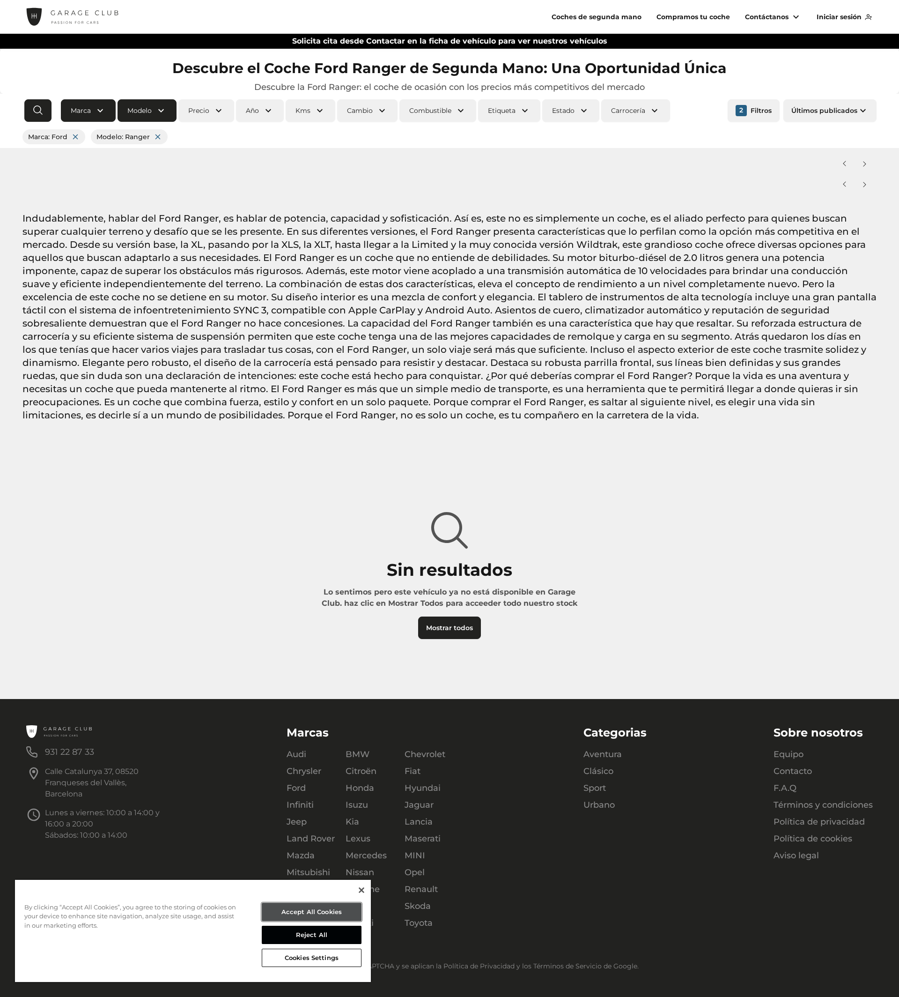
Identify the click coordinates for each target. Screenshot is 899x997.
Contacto (793, 771)
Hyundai (423, 788)
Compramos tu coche (693, 17)
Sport (594, 788)
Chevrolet (425, 754)
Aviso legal (796, 855)
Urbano (599, 805)
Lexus (358, 838)
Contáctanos (766, 17)
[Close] (361, 890)
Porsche (363, 889)
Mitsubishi (308, 872)
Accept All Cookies (311, 911)
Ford (296, 788)
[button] (88, 110)
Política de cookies (813, 838)
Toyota (419, 923)
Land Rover (311, 838)
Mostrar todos (449, 628)
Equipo (788, 754)
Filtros (755, 110)
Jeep (297, 822)
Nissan (360, 872)
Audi (296, 754)
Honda (360, 788)
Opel (415, 872)
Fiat (412, 771)
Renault (421, 889)
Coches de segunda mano (596, 17)
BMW (357, 754)
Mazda (301, 855)
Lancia (419, 822)
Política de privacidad (819, 822)
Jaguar (419, 805)
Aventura (602, 754)
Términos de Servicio (567, 966)
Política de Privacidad (479, 966)
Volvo (357, 940)
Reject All (311, 934)
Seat (355, 906)
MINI (415, 855)
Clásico (598, 771)
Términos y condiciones (823, 805)
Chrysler (304, 771)
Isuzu (357, 805)
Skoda (418, 906)
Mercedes (366, 855)
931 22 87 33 (69, 752)
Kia (352, 822)
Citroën (361, 771)
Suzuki (360, 923)
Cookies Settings (312, 957)
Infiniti (300, 805)
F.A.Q (785, 788)
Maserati (423, 838)
